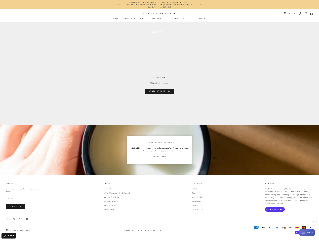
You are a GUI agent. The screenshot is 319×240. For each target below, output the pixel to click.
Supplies (187, 18)
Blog (193, 193)
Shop (15, 25)
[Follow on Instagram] (13, 219)
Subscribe (15, 206)
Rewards (195, 205)
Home (116, 18)
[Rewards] (307, 232)
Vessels (174, 18)
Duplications (196, 201)
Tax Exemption (197, 209)
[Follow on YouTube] (26, 219)
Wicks (143, 18)
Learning (201, 18)
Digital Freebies (197, 197)
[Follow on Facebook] (7, 219)
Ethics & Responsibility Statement (117, 193)
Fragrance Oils (158, 18)
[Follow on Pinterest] (20, 219)
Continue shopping (159, 91)
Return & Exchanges (111, 201)
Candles (24, 25)
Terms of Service (110, 205)
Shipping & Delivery (111, 197)
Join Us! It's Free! (159, 156)
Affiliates (195, 189)
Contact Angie (109, 189)
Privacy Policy (109, 209)
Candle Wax (129, 18)
